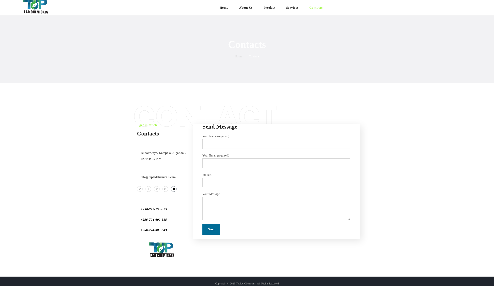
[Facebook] (148, 189)
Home (238, 56)
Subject (206, 174)
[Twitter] (140, 189)
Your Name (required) (215, 136)
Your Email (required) (215, 155)
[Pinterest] (157, 189)
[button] (486, 7)
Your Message (211, 194)
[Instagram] (165, 189)
